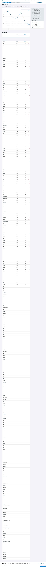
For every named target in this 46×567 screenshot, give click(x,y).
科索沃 (3, 493)
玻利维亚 (4, 265)
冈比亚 (3, 223)
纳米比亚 (4, 284)
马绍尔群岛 (4, 405)
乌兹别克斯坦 (4, 202)
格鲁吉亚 (4, 169)
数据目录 (41, 2)
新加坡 (3, 447)
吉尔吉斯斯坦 (4, 217)
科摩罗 (3, 328)
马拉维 (3, 282)
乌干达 (3, 192)
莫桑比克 (4, 248)
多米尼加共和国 (4, 225)
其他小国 (4, 535)
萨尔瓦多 (4, 242)
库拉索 (3, 334)
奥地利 (3, 81)
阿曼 (3, 424)
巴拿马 (3, 261)
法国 (3, 102)
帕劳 (3, 426)
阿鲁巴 (3, 286)
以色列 (3, 154)
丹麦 (3, 43)
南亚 (3, 539)
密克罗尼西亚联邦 (5, 351)
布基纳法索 (4, 236)
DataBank (38, 2)
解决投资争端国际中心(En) (27, 563)
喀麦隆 (3, 204)
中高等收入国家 (4, 558)
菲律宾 (3, 213)
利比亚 (3, 393)
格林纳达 (4, 359)
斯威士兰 (4, 271)
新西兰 (3, 422)
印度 (3, 56)
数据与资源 (35, 0)
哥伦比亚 (4, 267)
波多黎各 (4, 428)
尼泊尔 (3, 123)
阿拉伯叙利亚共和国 (5, 125)
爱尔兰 (3, 135)
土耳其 (3, 175)
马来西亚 (4, 227)
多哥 (3, 470)
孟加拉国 (4, 106)
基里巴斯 (4, 380)
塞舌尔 (3, 190)
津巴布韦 (4, 495)
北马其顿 (4, 68)
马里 (3, 238)
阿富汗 (3, 288)
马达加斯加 (4, 156)
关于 (38, 0)
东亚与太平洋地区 (5, 508)
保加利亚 (4, 60)
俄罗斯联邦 (4, 148)
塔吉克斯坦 (4, 79)
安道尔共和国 (4, 292)
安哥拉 (3, 290)
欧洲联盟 (4, 516)
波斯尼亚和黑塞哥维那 (5, 307)
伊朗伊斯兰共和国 (5, 198)
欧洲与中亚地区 (4, 512)
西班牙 (3, 114)
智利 (3, 259)
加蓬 (3, 353)
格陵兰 (3, 361)
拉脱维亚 (4, 112)
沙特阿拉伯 (4, 443)
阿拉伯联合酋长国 (5, 294)
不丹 (3, 315)
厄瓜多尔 (4, 269)
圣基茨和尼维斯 (4, 382)
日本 (3, 376)
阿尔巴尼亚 (4, 64)
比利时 (3, 62)
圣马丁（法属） (4, 399)
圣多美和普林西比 (5, 462)
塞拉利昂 (4, 451)
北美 (3, 531)
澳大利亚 (4, 104)
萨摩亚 (3, 491)
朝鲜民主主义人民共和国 (5, 430)
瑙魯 (3, 420)
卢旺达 (3, 441)
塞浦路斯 (4, 338)
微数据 (39, 2)
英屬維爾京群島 (4, 485)
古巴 (3, 332)
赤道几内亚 (4, 357)
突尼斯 (3, 179)
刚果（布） (4, 326)
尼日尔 (3, 177)
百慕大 (3, 309)
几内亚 (3, 215)
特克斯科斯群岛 (4, 466)
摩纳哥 (3, 401)
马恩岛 (3, 370)
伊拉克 (3, 372)
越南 (3, 133)
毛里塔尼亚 (4, 152)
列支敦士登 (4, 395)
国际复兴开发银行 (9, 563)
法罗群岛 (4, 349)
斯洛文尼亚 (4, 47)
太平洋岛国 (4, 537)
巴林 (3, 303)
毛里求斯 (4, 416)
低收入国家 (4, 550)
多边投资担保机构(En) (21, 563)
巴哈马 (3, 305)
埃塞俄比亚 (4, 83)
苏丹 (3, 445)
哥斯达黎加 (4, 219)
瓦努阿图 (4, 489)
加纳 (3, 171)
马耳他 (3, 407)
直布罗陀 (4, 355)
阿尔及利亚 (4, 127)
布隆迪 (3, 181)
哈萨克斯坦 (4, 129)
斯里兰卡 (4, 131)
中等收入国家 (4, 556)
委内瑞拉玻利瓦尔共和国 (5, 221)
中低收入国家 (4, 554)
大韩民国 (4, 384)
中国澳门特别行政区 (5, 397)
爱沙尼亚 (4, 150)
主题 (31, 0)
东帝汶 (3, 472)
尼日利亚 (4, 240)
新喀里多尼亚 (4, 418)
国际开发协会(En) (13, 563)
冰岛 (3, 374)
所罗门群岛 (4, 449)
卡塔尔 (3, 439)
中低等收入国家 (4, 552)
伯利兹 (3, 36)
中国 (3, 158)
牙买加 (3, 200)
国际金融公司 (17, 563)
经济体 (28, 0)
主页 (25, 0)
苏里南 (3, 263)
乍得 (3, 468)
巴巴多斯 (4, 311)
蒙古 (3, 89)
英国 (3, 146)
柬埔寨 (3, 378)
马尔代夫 (4, 403)
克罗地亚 (4, 66)
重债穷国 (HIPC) (4, 518)
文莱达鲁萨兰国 (4, 313)
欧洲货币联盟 (4, 514)
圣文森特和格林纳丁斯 (5, 483)
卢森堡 (3, 85)
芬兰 (3, 45)
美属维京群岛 (4, 487)
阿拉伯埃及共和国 (5, 91)
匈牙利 (3, 87)
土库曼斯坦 (4, 173)
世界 (3, 497)
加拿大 (3, 108)
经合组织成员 (4, 533)
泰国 (3, 194)
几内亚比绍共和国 (5, 196)
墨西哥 (3, 246)
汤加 (3, 474)
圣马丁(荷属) (4, 464)
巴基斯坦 (4, 110)
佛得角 (3, 330)
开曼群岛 (4, 336)
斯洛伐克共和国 (4, 58)
